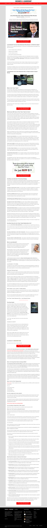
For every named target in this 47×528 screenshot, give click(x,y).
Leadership (13, 3)
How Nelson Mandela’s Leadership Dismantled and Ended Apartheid (29, 517)
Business (6, 3)
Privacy (37, 525)
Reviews (40, 3)
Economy (25, 3)
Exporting (10, 3)
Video (37, 3)
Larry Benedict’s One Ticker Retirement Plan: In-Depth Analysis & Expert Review (17, 515)
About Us (30, 525)
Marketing (22, 3)
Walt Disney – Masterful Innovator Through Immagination (29, 522)
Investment (18, 3)
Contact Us (34, 525)
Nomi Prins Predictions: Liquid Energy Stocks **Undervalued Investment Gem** (18, 512)
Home (15, 7)
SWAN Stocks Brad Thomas (18, 516)
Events (34, 3)
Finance (35, 514)
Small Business (30, 3)
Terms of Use (40, 525)
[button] (23, 41)
